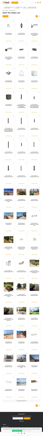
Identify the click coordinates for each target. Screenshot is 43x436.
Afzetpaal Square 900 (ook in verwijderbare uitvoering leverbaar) (8, 130)
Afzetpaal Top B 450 (34, 129)
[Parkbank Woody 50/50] (21, 287)
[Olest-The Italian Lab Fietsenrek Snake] (9, 73)
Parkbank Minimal (21, 224)
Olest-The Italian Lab (12, 10)
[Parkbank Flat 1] (34, 382)
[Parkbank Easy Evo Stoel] (9, 263)
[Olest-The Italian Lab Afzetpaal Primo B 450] (9, 168)
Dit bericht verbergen (17, 430)
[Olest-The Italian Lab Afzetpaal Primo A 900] (21, 168)
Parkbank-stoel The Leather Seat (21, 248)
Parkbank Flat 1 (34, 390)
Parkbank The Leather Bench (8, 248)
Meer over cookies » (28, 430)
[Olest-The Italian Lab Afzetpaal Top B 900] (21, 121)
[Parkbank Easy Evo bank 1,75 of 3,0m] (34, 263)
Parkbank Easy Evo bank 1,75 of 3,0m (34, 272)
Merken (7, 10)
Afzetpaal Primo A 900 (21, 176)
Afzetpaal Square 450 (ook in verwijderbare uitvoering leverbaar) (34, 106)
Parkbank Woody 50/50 (21, 295)
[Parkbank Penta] (9, 334)
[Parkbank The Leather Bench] (9, 239)
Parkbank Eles (34, 366)
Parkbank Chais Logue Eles (21, 367)
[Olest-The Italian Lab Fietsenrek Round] (21, 26)
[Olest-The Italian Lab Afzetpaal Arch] (21, 73)
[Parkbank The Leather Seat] (34, 216)
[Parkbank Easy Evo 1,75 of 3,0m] (9, 287)
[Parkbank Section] (21, 311)
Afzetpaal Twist (34, 81)
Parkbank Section (21, 319)
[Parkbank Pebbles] (34, 311)
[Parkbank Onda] (21, 382)
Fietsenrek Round (21, 34)
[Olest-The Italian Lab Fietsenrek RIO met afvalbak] (9, 50)
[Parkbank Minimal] (21, 216)
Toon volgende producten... (22, 400)
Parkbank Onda (21, 390)
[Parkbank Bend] (21, 334)
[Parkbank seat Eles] (9, 358)
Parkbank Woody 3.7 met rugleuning (8, 320)
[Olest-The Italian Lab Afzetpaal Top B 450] (34, 121)
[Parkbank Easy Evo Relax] (21, 263)
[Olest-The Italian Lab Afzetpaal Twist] (34, 73)
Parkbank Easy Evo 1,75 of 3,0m (8, 296)
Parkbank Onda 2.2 (8, 390)
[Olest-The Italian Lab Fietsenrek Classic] (34, 50)
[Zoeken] (32, 3)
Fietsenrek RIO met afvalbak (8, 58)
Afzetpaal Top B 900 (21, 129)
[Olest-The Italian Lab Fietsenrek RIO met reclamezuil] (34, 26)
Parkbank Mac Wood (21, 200)
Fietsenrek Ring (8, 34)
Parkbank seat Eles (8, 366)
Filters (6, 16)
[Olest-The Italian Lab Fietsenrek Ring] (9, 26)
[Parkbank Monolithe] (34, 334)
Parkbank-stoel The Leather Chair (34, 248)
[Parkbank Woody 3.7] (34, 287)
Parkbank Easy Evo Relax (21, 271)
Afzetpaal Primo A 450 (34, 176)
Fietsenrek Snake (8, 81)
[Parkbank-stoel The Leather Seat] (21, 239)
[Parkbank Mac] (9, 216)
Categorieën (14, 2)
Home (3, 10)
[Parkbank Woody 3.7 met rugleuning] (9, 311)
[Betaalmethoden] (18, 433)
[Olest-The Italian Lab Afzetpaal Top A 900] (9, 145)
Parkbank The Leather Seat (34, 225)
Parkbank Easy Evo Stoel (8, 271)
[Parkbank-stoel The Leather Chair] (34, 239)
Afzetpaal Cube (8, 105)
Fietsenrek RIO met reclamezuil (34, 35)
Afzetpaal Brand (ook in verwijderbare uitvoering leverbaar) (21, 106)
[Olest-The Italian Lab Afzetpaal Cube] (9, 97)
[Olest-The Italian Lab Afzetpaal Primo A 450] (34, 168)
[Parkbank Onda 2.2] (9, 382)
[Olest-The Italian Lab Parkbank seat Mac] (34, 192)
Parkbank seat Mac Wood (8, 201)
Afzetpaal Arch (21, 81)
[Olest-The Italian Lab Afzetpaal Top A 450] (21, 145)
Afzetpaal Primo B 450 (8, 176)
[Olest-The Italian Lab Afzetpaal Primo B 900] (34, 145)
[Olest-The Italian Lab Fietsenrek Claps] (21, 50)
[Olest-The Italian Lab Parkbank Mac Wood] (21, 192)
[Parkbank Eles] (34, 358)
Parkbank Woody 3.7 (34, 295)
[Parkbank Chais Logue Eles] (21, 358)
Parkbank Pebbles (34, 319)
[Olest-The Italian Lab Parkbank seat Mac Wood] (9, 192)
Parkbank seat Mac (34, 200)
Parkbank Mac (8, 224)
